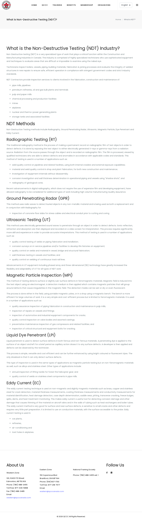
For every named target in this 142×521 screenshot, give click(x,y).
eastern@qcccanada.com (52, 491)
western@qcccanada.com (19, 497)
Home (118, 19)
